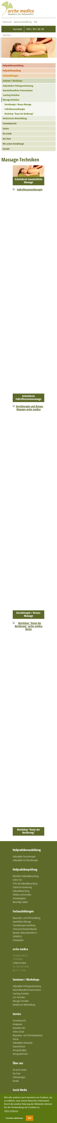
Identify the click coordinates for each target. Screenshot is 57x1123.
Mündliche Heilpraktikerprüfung (26, 876)
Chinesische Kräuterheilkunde (25, 929)
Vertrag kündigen (20, 1050)
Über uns (18, 1063)
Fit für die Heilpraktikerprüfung (25, 883)
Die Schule (7, 133)
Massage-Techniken (11, 99)
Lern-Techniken (19, 997)
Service (6, 128)
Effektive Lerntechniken (22, 894)
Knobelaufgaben (19, 898)
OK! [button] (29, 1118)
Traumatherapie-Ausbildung (24, 925)
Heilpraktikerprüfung (12, 70)
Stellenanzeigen (19, 1077)
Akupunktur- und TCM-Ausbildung (26, 918)
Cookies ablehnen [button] (14, 1118)
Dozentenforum (19, 1046)
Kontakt (6, 148)
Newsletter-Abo (19, 1028)
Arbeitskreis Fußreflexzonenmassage (28, 398)
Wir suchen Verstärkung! (13, 143)
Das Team (7, 138)
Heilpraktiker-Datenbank (22, 1042)
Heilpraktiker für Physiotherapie (25, 860)
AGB (35, 21)
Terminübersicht (9, 123)
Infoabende (17, 1024)
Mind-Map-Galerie (20, 902)
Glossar (16, 1039)
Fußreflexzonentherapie (15, 109)
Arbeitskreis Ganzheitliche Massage (28, 181)
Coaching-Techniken (11, 95)
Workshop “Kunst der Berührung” (19, 113)
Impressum (7, 21)
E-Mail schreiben (19, 962)
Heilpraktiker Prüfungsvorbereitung (18, 85)
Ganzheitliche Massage (22, 921)
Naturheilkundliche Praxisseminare (18, 90)
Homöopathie (18, 940)
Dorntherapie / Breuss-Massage (18, 104)
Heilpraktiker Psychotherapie (24, 856)
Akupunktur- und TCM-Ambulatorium (28, 1035)
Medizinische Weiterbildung (15, 118)
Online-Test (17, 879)
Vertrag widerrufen (20, 1053)
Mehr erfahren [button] (11, 1111)
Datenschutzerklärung (23, 21)
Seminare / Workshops (12, 80)
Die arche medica (20, 1069)
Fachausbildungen (10, 75)
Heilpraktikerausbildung (13, 65)
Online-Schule (18, 1031)
